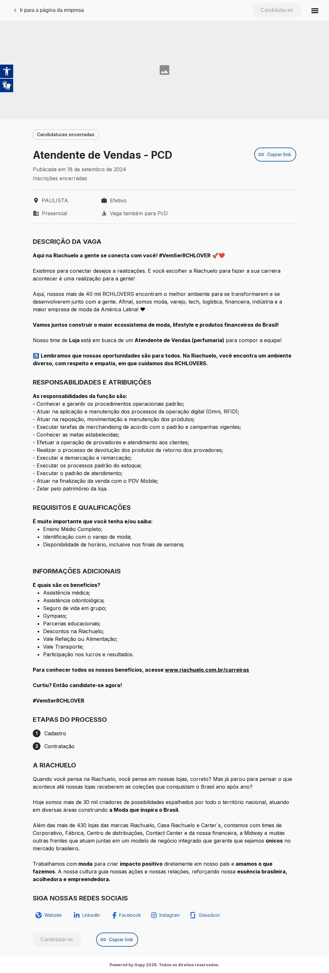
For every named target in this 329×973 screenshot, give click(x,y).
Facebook (130, 915)
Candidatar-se (277, 10)
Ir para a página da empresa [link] (52, 10)
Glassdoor (209, 915)
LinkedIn (91, 915)
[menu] (315, 10)
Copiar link (279, 154)
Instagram (169, 915)
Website (53, 915)
